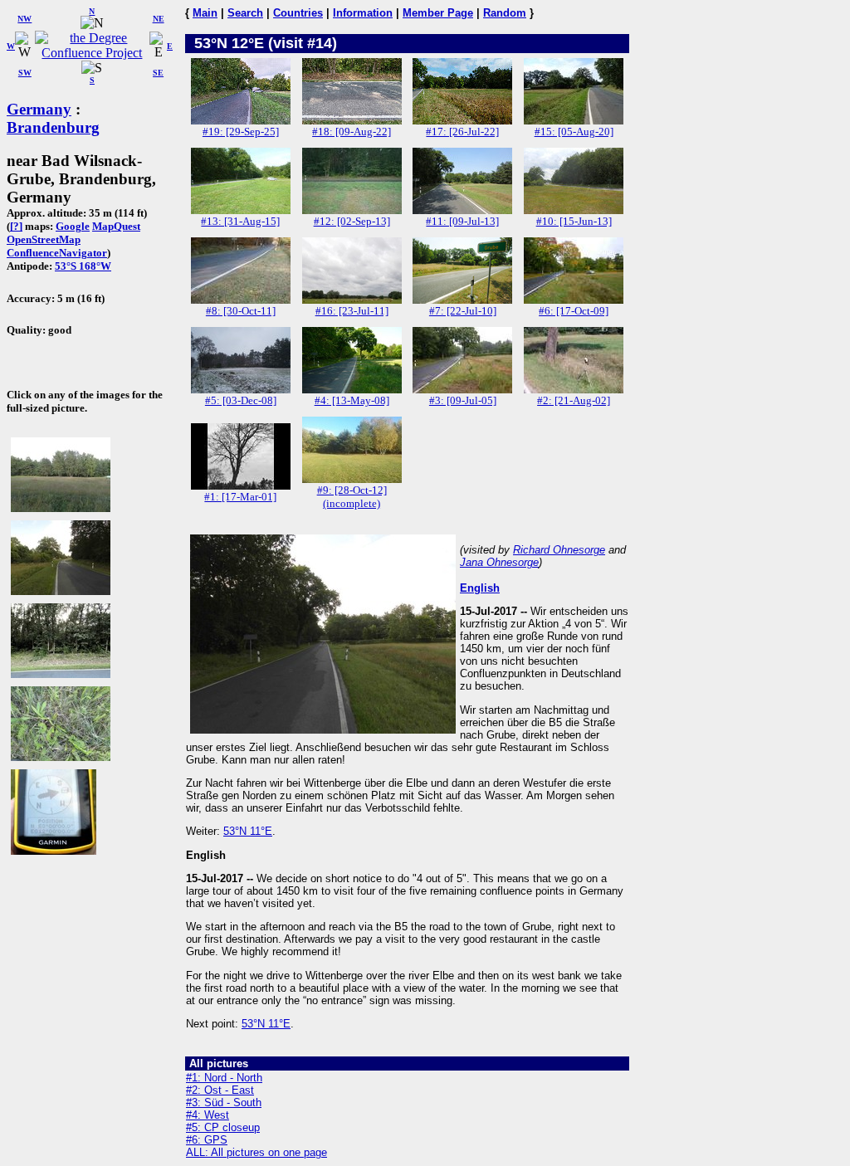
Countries (298, 13)
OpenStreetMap (44, 239)
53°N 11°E (247, 831)
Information (363, 13)
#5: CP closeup (223, 1127)
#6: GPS (206, 1140)
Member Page (438, 13)
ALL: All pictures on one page (256, 1152)
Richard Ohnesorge (559, 550)
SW (25, 72)
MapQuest (116, 226)
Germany (39, 109)
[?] (16, 226)
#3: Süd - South (223, 1102)
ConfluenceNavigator (57, 252)
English (480, 588)
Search (245, 13)
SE (158, 72)
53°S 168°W (83, 266)
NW (24, 18)
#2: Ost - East (220, 1090)
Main (205, 13)
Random (504, 13)
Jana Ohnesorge (499, 562)
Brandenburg (53, 127)
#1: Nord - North (224, 1077)
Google (73, 226)
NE (158, 18)
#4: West (207, 1115)
